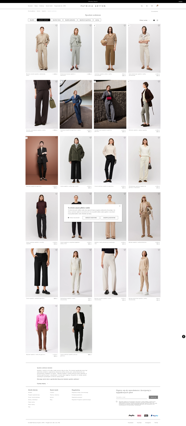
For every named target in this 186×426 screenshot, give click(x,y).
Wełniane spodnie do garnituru (34, 186)
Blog (51, 399)
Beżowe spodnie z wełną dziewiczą (137, 242)
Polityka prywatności (77, 394)
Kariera (52, 397)
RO (59, 422)
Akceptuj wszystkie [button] (109, 217)
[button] (142, 6)
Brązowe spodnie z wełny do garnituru (35, 354)
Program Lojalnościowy (34, 394)
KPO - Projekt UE (47, 422)
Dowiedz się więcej (86, 213)
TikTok (156, 422)
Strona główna (31, 11)
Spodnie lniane (57, 20)
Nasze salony (31, 404)
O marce (52, 392)
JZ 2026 (93, 1)
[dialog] (93, 213)
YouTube (139, 422)
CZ (56, 422)
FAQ (29, 406)
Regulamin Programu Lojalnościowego (81, 399)
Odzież (38, 11)
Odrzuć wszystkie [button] (91, 217)
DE (53, 422)
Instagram (148, 422)
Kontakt (30, 392)
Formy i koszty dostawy (34, 397)
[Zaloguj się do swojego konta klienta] (147, 6)
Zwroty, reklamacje (33, 399)
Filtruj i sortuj (143, 20)
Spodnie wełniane (43, 20)
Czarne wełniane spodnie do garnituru (104, 186)
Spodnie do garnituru (85, 20)
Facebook (130, 422)
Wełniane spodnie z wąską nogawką (138, 130)
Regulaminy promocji (77, 397)
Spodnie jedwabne (70, 20)
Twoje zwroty (31, 402)
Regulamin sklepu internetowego (80, 392)
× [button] (119, 205)
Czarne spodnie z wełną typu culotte (69, 186)
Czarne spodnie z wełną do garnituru (35, 298)
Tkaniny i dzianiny (54, 394)
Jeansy (97, 20)
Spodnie (44, 11)
